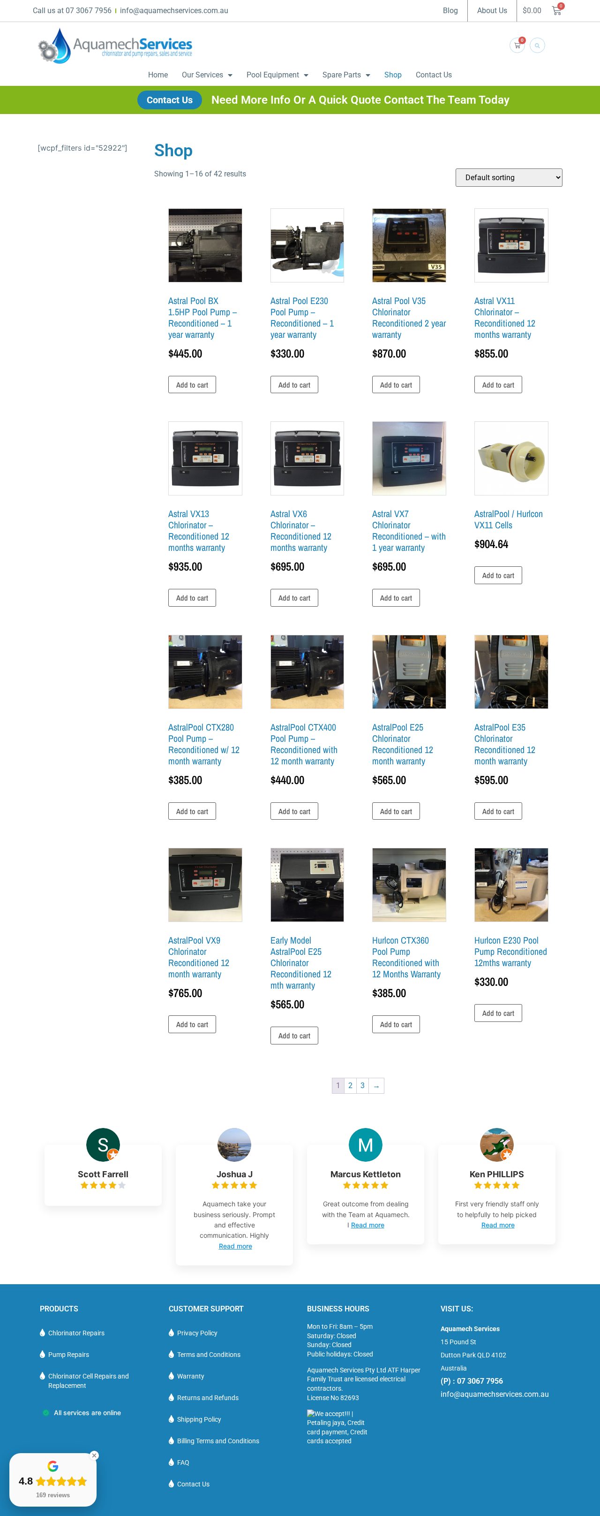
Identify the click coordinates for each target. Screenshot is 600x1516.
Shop (393, 74)
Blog (450, 10)
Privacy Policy (197, 1333)
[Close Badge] (94, 1455)
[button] (537, 45)
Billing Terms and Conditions (218, 1441)
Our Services (202, 74)
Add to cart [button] (192, 385)
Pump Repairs (68, 1354)
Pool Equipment (273, 74)
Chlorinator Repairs (76, 1333)
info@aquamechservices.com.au (495, 1394)
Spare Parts (341, 74)
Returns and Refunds (208, 1398)
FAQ (183, 1462)
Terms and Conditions (208, 1354)
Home (158, 74)
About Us (492, 10)
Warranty (190, 1376)
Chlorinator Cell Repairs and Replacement (88, 1380)
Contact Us (434, 74)
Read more (235, 1246)
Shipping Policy (199, 1419)
